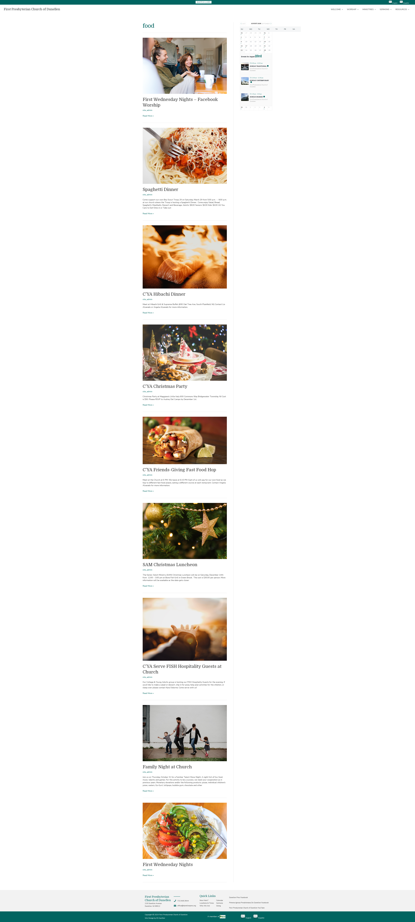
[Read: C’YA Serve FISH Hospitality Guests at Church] (185, 629)
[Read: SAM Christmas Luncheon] (185, 531)
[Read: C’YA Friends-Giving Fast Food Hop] (185, 440)
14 (265, 42)
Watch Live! (203, 2)
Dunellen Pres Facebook (238, 897)
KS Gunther (160, 918)
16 (242, 46)
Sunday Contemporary (259, 80)
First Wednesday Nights (168, 864)
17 (246, 46)
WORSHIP (351, 9)
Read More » (148, 116)
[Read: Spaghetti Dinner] (185, 155)
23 (242, 50)
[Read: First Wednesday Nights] (185, 830)
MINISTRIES (368, 9)
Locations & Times (207, 903)
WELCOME (336, 9)
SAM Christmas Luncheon (170, 564)
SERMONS (384, 9)
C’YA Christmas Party (165, 386)
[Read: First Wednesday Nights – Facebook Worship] (185, 65)
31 (265, 33)
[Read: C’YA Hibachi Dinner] (185, 256)
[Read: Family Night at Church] (185, 733)
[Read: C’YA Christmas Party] (185, 352)
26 (242, 33)
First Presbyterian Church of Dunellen (32, 9)
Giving (218, 906)
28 (265, 50)
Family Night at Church (167, 766)
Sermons (219, 903)
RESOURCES (401, 9)
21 (265, 46)
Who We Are (205, 906)
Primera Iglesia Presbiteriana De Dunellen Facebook (249, 902)
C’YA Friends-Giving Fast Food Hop (179, 469)
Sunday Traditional (258, 66)
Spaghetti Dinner (160, 189)
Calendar (219, 900)
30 (242, 107)
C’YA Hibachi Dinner (164, 294)
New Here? (204, 900)
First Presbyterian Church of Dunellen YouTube (247, 908)
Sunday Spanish (256, 97)
